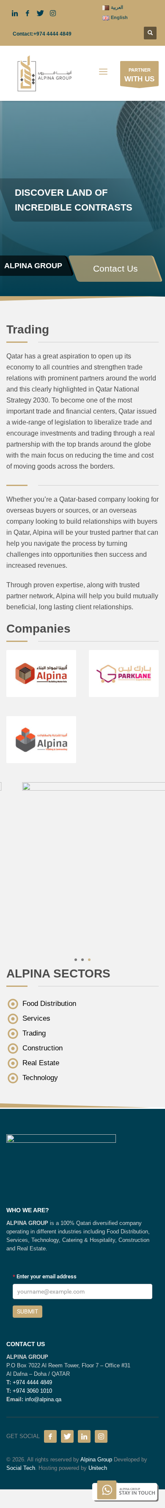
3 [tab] (89, 959)
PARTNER (139, 75)
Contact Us (115, 268)
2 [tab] (82, 959)
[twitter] (40, 13)
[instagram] (53, 13)
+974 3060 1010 (32, 1391)
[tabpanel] (82, 148)
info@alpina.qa (43, 1399)
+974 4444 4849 (52, 34)
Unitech (97, 1468)
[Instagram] (101, 1436)
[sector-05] (82, 865)
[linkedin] (14, 13)
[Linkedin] (84, 1436)
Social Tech (20, 1468)
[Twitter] (67, 1436)
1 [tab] (75, 959)
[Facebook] (50, 1436)
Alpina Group (96, 1459)
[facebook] (27, 13)
